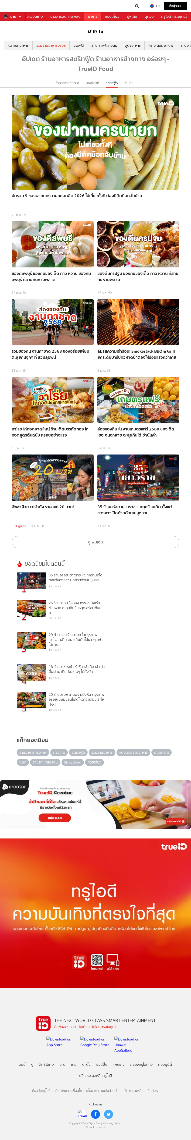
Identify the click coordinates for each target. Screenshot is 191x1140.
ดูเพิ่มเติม (95, 542)
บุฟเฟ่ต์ (78, 45)
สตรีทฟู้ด (112, 83)
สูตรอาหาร (133, 45)
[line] (82, 1114)
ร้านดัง (128, 83)
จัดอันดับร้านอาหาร (133, 752)
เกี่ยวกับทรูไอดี (41, 1090)
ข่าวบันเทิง (35, 16)
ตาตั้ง (86, 1064)
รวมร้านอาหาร (102, 752)
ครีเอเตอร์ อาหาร (160, 45)
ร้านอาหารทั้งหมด (67, 83)
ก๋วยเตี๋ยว (94, 762)
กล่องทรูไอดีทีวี (141, 1064)
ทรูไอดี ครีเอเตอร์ (174, 16)
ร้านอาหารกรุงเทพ (33, 752)
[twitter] (108, 1114)
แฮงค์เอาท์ (92, 83)
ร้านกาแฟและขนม (104, 45)
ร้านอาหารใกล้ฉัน (45, 762)
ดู (32, 1064)
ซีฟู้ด (22, 762)
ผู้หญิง (132, 16)
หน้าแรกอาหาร (18, 45)
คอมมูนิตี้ (165, 1064)
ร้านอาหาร (161, 752)
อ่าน (13, 16)
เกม (74, 1064)
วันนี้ (22, 1064)
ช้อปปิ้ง (101, 1064)
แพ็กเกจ (119, 1064)
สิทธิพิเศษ (46, 1064)
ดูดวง (149, 16)
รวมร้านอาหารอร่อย (51, 45)
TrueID (13, 6)
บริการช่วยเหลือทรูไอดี (95, 1075)
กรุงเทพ (59, 752)
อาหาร (92, 16)
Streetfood (72, 762)
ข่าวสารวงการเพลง (65, 16)
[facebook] (95, 1114)
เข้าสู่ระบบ (175, 6)
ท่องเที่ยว (112, 16)
